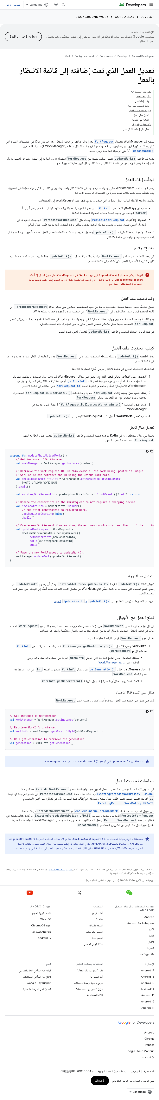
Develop (148, 17)
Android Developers (143, 56)
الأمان (151, 929)
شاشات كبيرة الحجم (41, 913)
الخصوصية (97, 938)
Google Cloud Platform (139, 1051)
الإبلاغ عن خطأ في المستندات (37, 976)
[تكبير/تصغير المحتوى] (132, 92)
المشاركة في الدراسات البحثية (37, 989)
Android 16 (147, 976)
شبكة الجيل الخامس (93, 944)
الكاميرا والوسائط (94, 931)
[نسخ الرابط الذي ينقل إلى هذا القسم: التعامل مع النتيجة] (124, 576)
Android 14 (147, 989)
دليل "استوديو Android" (90, 970)
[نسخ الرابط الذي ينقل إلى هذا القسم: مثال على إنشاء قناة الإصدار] (111, 692)
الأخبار (151, 941)
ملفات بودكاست (146, 954)
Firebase (149, 1045)
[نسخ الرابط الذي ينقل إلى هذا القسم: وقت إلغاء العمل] (128, 248)
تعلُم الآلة (98, 919)
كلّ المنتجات (148, 1057)
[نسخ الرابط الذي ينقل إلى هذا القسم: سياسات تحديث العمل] (111, 781)
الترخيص (135, 1071)
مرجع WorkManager (112, 662)
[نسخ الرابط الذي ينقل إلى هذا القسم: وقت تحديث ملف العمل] (117, 299)
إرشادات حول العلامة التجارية (112, 1071)
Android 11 (147, 1007)
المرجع (57, 601)
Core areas (124, 17)
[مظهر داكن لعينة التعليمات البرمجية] (147, 451)
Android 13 (147, 995)
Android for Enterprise (140, 923)
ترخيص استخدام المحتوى (60, 869)
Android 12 (147, 1001)
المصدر (150, 935)
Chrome (149, 1038)
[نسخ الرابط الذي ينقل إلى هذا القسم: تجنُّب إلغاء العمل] (120, 180)
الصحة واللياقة (96, 925)
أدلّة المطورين (96, 976)
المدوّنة (150, 948)
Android (149, 917)
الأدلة (67, 56)
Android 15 (147, 983)
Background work (92, 17)
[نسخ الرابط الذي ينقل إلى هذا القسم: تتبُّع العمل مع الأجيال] (113, 618)
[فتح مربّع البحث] (63, 4)
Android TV (44, 938)
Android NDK (95, 995)
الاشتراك (99, 1081)
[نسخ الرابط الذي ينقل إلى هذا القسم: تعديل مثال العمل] (126, 427)
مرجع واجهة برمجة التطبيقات (88, 983)
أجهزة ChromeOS (41, 925)
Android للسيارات (41, 931)
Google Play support (39, 983)
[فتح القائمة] (151, 4)
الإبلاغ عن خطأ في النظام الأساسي (35, 970)
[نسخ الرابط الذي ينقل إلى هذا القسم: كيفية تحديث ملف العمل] (107, 348)
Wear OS (45, 919)
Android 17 (147, 970)
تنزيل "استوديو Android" (89, 989)
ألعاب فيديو (97, 913)
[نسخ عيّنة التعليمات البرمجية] (151, 451)
